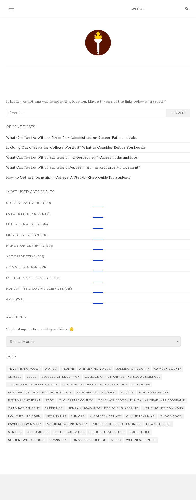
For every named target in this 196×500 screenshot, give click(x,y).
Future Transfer (23, 224)
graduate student (24, 408)
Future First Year (23, 213)
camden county (167, 368)
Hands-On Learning (25, 245)
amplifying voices (95, 368)
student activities (68, 432)
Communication (22, 267)
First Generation (23, 235)
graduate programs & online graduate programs (141, 400)
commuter (141, 384)
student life (139, 432)
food (49, 400)
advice (51, 368)
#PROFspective (21, 256)
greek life (54, 408)
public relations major (66, 424)
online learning (140, 416)
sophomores (37, 432)
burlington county (132, 368)
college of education (61, 376)
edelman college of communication (40, 392)
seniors (14, 432)
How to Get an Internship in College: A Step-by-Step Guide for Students (68, 177)
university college (89, 440)
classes (14, 376)
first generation (153, 392)
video (116, 440)
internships (56, 416)
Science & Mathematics (29, 278)
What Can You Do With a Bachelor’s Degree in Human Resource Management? (73, 167)
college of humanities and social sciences (122, 376)
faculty (127, 392)
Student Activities (24, 203)
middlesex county (105, 416)
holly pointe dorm (24, 416)
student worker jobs (26, 440)
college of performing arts (33, 384)
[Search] (186, 8)
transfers (59, 440)
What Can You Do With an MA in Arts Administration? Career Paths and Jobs (71, 137)
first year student (24, 400)
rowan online (158, 424)
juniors (77, 416)
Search (178, 113)
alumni (68, 368)
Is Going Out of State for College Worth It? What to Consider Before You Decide (76, 147)
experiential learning (96, 392)
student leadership (106, 432)
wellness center (141, 440)
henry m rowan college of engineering (103, 408)
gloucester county (76, 400)
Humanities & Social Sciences (35, 288)
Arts (10, 299)
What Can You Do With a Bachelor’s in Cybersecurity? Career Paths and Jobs (72, 157)
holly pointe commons (163, 408)
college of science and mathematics (95, 384)
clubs (31, 376)
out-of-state (171, 416)
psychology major (24, 424)
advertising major (24, 368)
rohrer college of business (116, 424)
